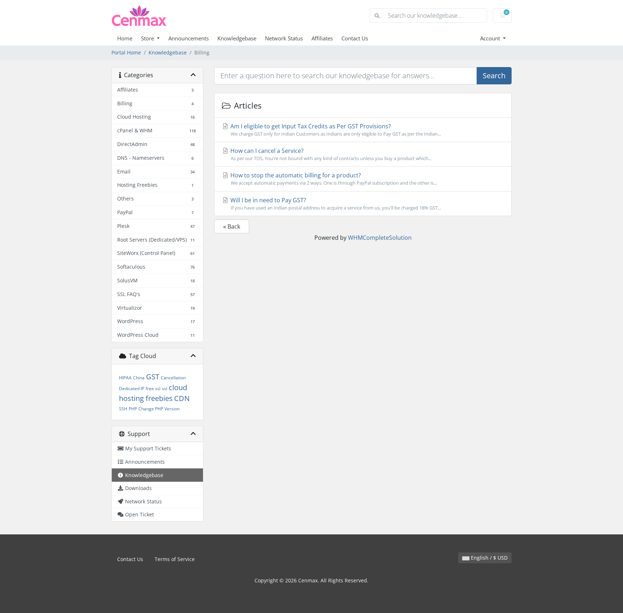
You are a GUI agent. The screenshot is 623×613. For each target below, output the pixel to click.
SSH (123, 409)
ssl (164, 388)
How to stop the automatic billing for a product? (333, 178)
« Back (231, 226)
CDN (182, 398)
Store (148, 38)
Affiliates (322, 38)
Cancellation (173, 378)
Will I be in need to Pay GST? (335, 203)
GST (152, 377)
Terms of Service (175, 559)
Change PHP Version (159, 409)
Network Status (284, 38)
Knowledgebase (236, 38)
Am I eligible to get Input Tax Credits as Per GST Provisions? (335, 129)
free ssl (153, 388)
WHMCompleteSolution (380, 238)
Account (491, 38)
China (139, 378)
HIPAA (125, 378)
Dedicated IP (131, 388)
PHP (133, 409)
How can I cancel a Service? (330, 154)
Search (494, 75)
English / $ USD (488, 557)
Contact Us (354, 38)
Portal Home (126, 52)
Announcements (188, 38)
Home (124, 38)
